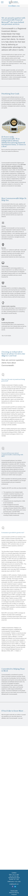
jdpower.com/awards (6, 186)
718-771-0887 (15, 874)
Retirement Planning (14, 892)
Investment (14, 894)
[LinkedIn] (15, 886)
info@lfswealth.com (14, 884)
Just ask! (20, 718)
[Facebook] (13, 886)
